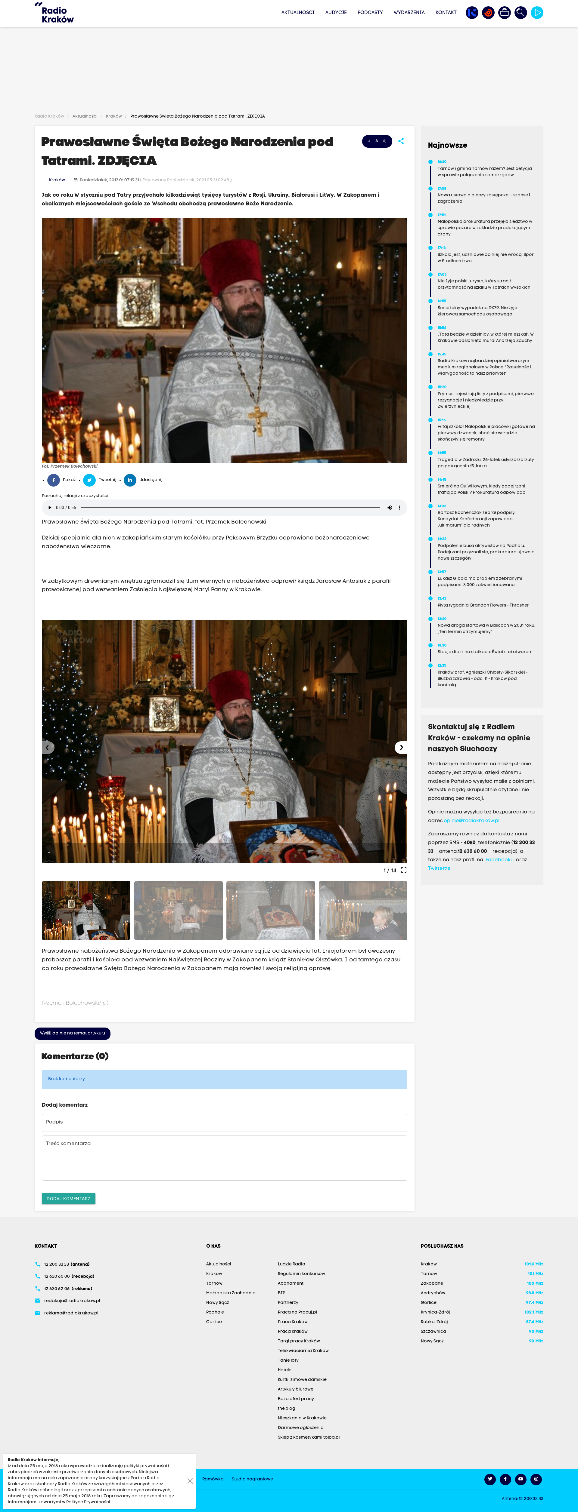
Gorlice (214, 1322)
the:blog (286, 1408)
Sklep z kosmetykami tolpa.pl (309, 1437)
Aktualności (298, 13)
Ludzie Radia (291, 1264)
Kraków (114, 116)
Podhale (215, 1312)
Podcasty (370, 13)
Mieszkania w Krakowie (302, 1418)
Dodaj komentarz (69, 1198)
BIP (281, 1293)
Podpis (54, 1122)
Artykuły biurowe (295, 1389)
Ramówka (213, 1479)
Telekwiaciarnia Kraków (303, 1351)
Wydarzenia (409, 13)
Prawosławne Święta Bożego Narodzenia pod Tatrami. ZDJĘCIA (197, 116)
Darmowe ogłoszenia (301, 1428)
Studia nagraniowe (252, 1479)
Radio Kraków (50, 116)
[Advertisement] (289, 71)
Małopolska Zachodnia (231, 1293)
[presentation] (48, 747)
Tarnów (214, 1283)
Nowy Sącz (217, 1303)
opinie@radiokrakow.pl (471, 821)
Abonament (290, 1283)
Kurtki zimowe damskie (302, 1380)
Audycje (336, 13)
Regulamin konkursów (301, 1274)
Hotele (284, 1370)
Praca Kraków (293, 1322)
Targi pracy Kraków (299, 1341)
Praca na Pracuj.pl (297, 1312)
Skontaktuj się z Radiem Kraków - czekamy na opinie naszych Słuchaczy (479, 738)
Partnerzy (288, 1303)
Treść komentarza (68, 1144)
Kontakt (446, 13)
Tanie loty (288, 1360)
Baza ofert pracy (296, 1399)
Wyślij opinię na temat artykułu (72, 1033)
